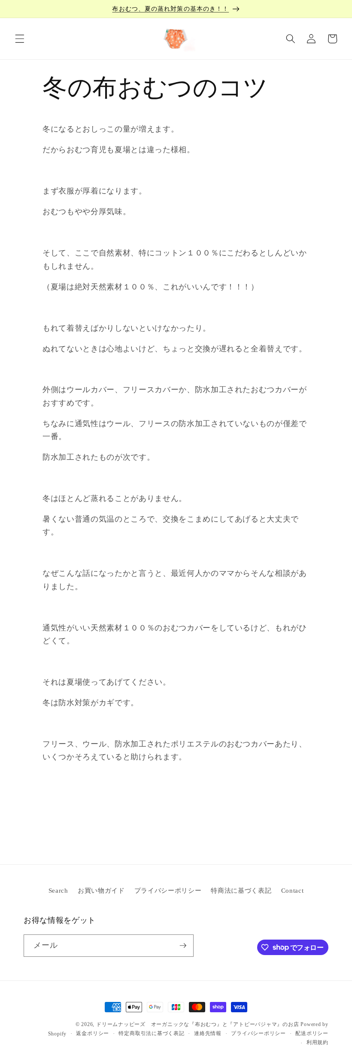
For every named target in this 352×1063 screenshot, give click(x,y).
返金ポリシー (92, 1033)
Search (58, 890)
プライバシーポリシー (168, 890)
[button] (19, 38)
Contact (292, 890)
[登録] (183, 945)
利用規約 (317, 1042)
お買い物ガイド (101, 890)
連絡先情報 (208, 1033)
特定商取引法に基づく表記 (151, 1033)
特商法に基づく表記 (241, 890)
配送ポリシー (311, 1033)
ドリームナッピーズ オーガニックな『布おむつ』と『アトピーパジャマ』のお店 (197, 1024)
